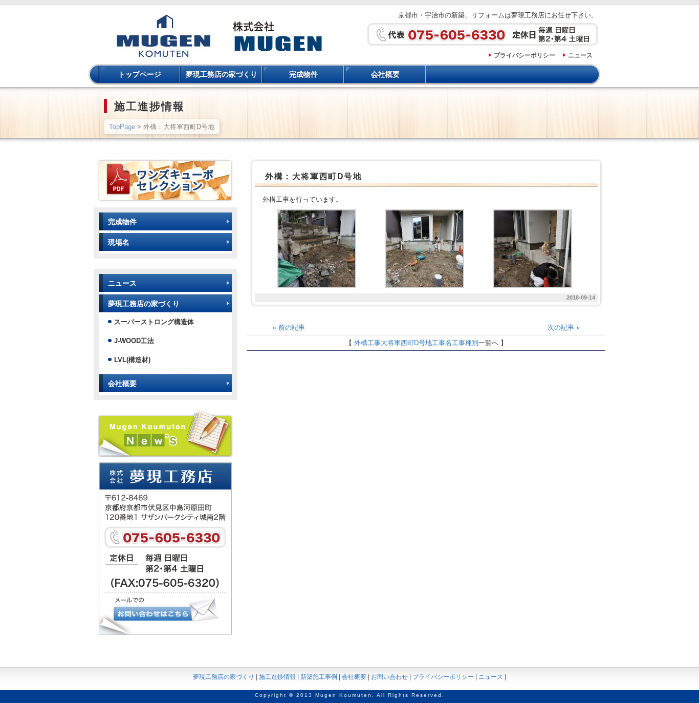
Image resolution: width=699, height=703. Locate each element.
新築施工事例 (318, 676)
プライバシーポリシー (524, 55)
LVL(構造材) (132, 360)
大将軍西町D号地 (406, 343)
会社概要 (385, 74)
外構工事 (367, 343)
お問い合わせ (389, 676)
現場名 (118, 242)
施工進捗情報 (277, 676)
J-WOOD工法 (134, 341)
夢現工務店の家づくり (221, 74)
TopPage (122, 127)
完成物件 (303, 74)
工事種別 (465, 343)
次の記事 (564, 327)
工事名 (442, 343)
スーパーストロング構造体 (154, 322)
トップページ (139, 74)
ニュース (580, 55)
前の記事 (289, 327)
